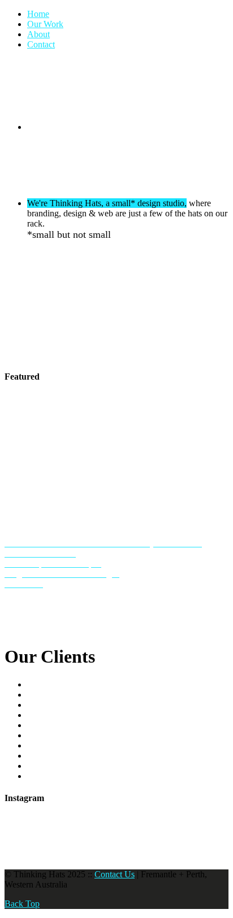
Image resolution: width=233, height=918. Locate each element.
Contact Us (114, 874)
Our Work (45, 24)
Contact (41, 44)
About (38, 34)
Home (38, 14)
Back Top (22, 903)
